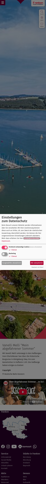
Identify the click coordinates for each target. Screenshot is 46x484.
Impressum (6, 241)
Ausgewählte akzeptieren (11, 263)
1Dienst (13, 250)
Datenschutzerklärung (31, 238)
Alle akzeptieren (37, 263)
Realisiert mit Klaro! (37, 267)
